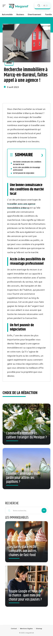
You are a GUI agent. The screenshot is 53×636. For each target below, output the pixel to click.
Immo (9, 63)
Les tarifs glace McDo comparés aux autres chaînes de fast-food (22, 551)
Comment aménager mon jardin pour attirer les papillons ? (23, 478)
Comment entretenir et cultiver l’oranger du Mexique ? (26, 435)
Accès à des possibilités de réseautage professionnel (26, 169)
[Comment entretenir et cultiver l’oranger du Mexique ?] (26, 425)
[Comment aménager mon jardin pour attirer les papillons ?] (26, 469)
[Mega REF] (18, 6)
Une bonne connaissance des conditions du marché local (27, 163)
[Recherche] (39, 5)
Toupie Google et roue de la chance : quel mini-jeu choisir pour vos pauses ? (25, 595)
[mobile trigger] (5, 6)
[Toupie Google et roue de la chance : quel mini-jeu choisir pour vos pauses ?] (26, 586)
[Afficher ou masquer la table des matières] (38, 155)
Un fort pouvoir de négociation (24, 173)
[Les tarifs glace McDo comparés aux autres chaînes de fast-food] (26, 541)
